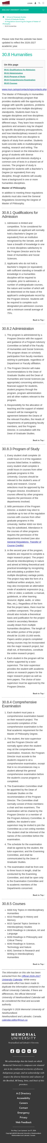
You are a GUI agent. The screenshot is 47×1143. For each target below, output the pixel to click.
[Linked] (29, 1051)
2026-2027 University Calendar (15, 10)
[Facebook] (12, 1051)
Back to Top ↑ (39, 320)
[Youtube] (23, 1051)
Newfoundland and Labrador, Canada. (24, 1135)
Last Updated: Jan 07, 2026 (27, 1130)
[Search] (39, 3)
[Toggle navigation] (43, 3)
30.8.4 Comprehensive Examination (19, 80)
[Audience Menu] (35, 3)
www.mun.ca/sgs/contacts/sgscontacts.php (24, 89)
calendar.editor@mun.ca (14, 1020)
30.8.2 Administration (13, 73)
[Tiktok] (35, 1051)
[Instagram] (18, 1051)
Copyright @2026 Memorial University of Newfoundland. (23, 1133)
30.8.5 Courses (10, 83)
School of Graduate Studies (16, 17)
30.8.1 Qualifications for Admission (19, 70)
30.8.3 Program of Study (14, 76)
